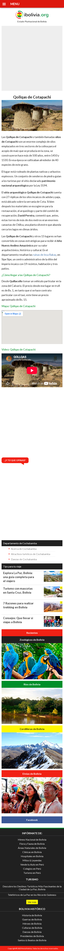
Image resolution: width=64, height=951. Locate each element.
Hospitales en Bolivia (32, 856)
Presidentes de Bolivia (32, 936)
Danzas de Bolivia (32, 931)
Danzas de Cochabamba (24, 559)
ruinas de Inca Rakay (44, 254)
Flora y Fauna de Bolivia (32, 843)
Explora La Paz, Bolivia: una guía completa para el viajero (18, 577)
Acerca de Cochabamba (24, 548)
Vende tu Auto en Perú (32, 864)
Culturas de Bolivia (32, 927)
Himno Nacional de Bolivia (32, 839)
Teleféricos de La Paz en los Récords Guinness (32, 894)
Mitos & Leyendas (32, 860)
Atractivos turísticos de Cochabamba (30, 554)
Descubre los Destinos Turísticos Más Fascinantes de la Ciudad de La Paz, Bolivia (32, 888)
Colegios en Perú (32, 868)
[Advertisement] (32, 58)
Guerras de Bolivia (32, 919)
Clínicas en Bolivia (32, 852)
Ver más (32, 902)
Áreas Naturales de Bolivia (32, 847)
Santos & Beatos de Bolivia (32, 940)
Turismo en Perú (32, 872)
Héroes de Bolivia (32, 923)
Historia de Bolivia (32, 915)
